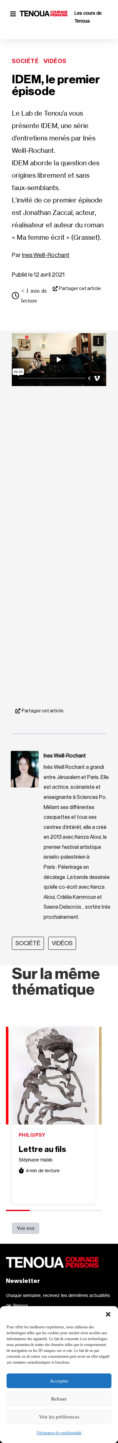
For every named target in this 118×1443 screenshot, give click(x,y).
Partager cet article (80, 288)
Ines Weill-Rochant (45, 255)
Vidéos (55, 60)
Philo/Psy (32, 1135)
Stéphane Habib (35, 1159)
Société (25, 60)
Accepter (59, 1381)
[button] (108, 1314)
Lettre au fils (42, 1149)
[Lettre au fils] (53, 1076)
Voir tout (25, 1228)
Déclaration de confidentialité (59, 1433)
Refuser (59, 1399)
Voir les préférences (59, 1416)
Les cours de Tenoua (88, 17)
